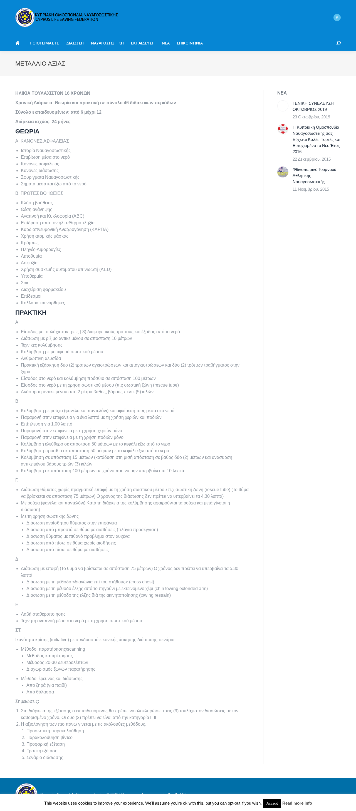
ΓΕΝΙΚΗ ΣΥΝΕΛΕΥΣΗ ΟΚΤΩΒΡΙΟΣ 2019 (313, 106)
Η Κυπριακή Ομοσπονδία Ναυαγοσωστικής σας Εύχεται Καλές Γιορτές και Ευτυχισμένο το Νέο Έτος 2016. (316, 139)
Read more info (297, 803)
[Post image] (282, 105)
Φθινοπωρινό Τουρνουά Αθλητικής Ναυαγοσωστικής (315, 175)
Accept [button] (272, 803)
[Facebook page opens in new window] (337, 17)
